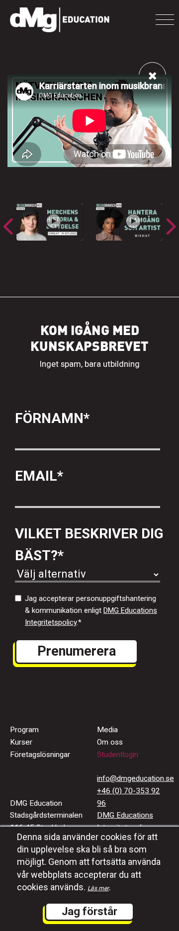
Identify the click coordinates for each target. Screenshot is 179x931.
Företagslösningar (40, 754)
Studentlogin (117, 754)
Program (24, 729)
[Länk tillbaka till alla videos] (152, 75)
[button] (171, 226)
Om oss (110, 742)
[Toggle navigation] (165, 19)
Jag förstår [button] (89, 911)
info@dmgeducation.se (135, 778)
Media (107, 729)
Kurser (21, 742)
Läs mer (98, 888)
